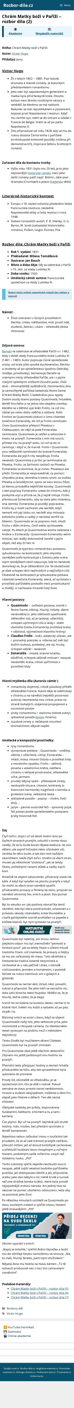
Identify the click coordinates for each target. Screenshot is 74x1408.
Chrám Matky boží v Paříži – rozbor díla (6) (39, 1293)
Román (7, 351)
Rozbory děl (15, 1308)
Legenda (57, 182)
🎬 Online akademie (17, 1336)
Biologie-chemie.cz (26, 1372)
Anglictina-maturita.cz (47, 1368)
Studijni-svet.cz (12, 1368)
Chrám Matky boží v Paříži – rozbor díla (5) (39, 1288)
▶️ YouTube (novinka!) (18, 1327)
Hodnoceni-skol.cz (46, 1372)
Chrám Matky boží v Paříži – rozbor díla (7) (39, 1297)
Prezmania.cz (64, 1372)
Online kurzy (37, 1376)
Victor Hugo (20, 54)
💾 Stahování (12, 1332)
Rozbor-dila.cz (18, 5)
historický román (39, 173)
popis (40, 717)
